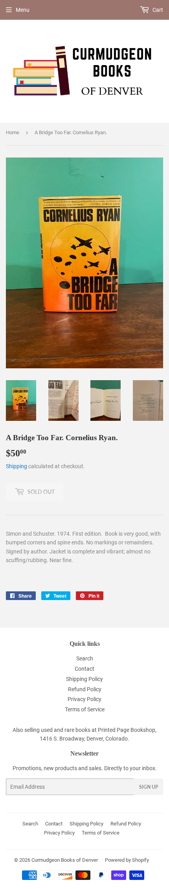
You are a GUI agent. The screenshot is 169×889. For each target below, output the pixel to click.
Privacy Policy (84, 699)
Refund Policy (84, 689)
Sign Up (148, 787)
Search (84, 658)
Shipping (16, 466)
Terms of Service (85, 709)
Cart (157, 10)
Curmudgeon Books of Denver (64, 860)
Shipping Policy (84, 679)
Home (12, 132)
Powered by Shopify (127, 860)
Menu (22, 10)
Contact (84, 669)
